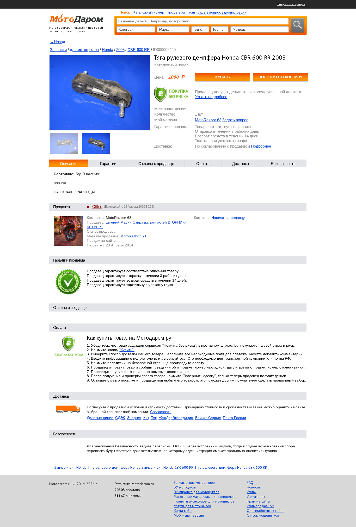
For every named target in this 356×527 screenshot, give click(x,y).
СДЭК (120, 418)
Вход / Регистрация (291, 4)
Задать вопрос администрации (222, 12)
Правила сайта (258, 501)
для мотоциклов (84, 49)
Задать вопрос (235, 120)
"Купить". (126, 350)
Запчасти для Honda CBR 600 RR (167, 467)
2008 (120, 49)
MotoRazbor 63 (208, 120)
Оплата (203, 163)
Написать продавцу (227, 217)
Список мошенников (263, 515)
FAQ (250, 482)
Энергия (134, 418)
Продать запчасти (181, 12)
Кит (146, 418)
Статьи (251, 492)
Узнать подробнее (211, 96)
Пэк (154, 418)
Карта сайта (183, 510)
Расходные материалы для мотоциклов (205, 496)
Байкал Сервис (208, 418)
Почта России (234, 418)
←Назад (57, 42)
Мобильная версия (189, 515)
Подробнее (261, 146)
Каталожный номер (148, 12)
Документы (256, 496)
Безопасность (283, 163)
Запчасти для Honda (70, 467)
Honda (107, 49)
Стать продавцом (260, 506)
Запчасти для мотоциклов (194, 482)
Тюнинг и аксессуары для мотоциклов (204, 501)
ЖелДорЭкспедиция (175, 418)
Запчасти (58, 49)
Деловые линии (100, 418)
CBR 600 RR (138, 49)
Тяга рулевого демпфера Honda (114, 467)
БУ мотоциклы (185, 487)
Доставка (240, 163)
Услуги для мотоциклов (192, 506)
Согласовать (160, 412)
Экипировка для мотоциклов (196, 492)
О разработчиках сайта (265, 510)
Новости (253, 487)
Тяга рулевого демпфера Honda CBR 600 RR (230, 467)
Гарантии (108, 163)
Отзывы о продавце (156, 163)
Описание (69, 163)
